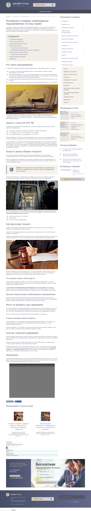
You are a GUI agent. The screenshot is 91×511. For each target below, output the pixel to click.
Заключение (12, 58)
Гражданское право (67, 27)
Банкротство (65, 24)
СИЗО (44, 227)
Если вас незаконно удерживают (18, 56)
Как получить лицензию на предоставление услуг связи (70, 154)
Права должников (67, 49)
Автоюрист (65, 21)
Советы (63, 55)
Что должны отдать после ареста (19, 47)
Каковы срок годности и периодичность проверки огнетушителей (77, 127)
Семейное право (66, 52)
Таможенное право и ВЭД (69, 58)
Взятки (65, 69)
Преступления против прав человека (71, 93)
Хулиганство (67, 99)
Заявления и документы (70, 71)
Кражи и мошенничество (70, 74)
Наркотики (67, 77)
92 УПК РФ (30, 74)
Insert (14, 510)
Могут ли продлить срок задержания (19, 52)
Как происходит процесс (16, 45)
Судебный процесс (69, 97)
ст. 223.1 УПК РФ (52, 82)
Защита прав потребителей (66, 31)
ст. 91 (24, 74)
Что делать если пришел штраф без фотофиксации (73, 149)
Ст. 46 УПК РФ (9, 68)
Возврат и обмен (74, 113)
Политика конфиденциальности (17, 504)
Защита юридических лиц (69, 36)
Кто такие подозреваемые (16, 39)
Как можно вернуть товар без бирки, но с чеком (77, 116)
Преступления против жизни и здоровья (72, 89)
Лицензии (64, 45)
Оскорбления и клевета (70, 80)
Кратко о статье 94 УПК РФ (17, 41)
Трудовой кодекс (66, 61)
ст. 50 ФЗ (50, 281)
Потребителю (74, 122)
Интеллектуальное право (69, 42)
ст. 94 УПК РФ (34, 126)
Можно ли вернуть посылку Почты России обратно (77, 137)
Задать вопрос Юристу (45, 11)
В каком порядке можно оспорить (19, 54)
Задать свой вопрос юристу (72, 179)
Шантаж (66, 102)
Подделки (66, 85)
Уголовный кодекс (67, 65)
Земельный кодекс (67, 39)
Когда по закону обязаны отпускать (18, 43)
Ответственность (68, 82)
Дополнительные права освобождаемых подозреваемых (25, 50)
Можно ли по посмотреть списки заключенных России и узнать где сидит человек (72, 160)
